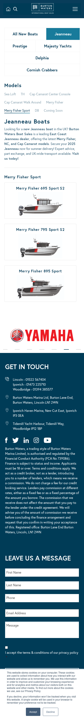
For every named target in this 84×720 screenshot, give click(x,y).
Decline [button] (50, 711)
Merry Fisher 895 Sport (40, 267)
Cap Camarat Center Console (50, 94)
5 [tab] (54, 352)
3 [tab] (29, 352)
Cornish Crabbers (42, 69)
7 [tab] (78, 352)
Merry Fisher (54, 102)
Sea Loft (10, 94)
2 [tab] (17, 352)
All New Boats (25, 33)
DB (37, 110)
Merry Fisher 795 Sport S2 (40, 226)
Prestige (20, 45)
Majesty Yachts (58, 45)
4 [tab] (42, 352)
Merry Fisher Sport (17, 110)
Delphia (42, 57)
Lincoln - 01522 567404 (29, 379)
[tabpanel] (42, 337)
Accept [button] (33, 711)
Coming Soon (53, 110)
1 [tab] (5, 352)
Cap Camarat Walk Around (22, 102)
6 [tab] (66, 352)
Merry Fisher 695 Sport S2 (40, 184)
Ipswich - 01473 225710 (29, 384)
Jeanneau (63, 33)
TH (23, 94)
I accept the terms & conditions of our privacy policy (41, 654)
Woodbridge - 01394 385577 (33, 389)
